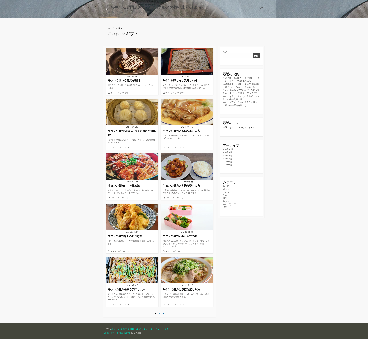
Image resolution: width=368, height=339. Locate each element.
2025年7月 (227, 158)
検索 (225, 51)
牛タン (126, 93)
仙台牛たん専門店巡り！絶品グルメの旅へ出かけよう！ (140, 329)
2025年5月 (227, 164)
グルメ (226, 192)
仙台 (225, 195)
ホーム (111, 28)
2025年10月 (228, 149)
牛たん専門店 (229, 204)
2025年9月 (227, 152)
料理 (119, 93)
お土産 (226, 186)
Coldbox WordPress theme (116, 332)
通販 (225, 207)
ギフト (113, 93)
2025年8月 (227, 155)
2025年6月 (227, 161)
